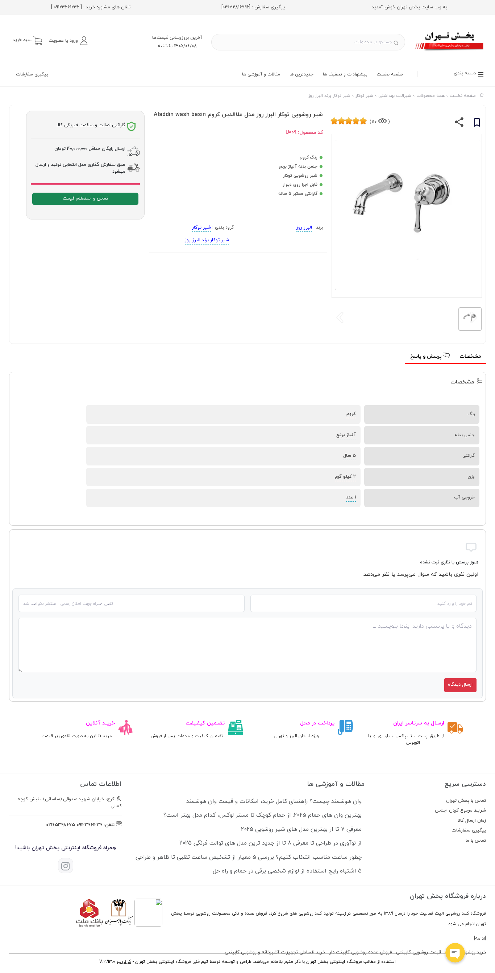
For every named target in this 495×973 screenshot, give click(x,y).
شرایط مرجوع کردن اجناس (460, 810)
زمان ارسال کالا (472, 820)
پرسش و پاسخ (426, 356)
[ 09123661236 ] (66, 7)
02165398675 (60, 825)
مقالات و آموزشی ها (261, 74)
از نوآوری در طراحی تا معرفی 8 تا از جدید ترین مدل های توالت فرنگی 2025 (270, 843)
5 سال (349, 455)
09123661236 (89, 825)
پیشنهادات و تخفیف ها (345, 74)
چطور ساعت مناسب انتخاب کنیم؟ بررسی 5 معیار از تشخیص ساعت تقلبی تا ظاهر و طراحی (249, 857)
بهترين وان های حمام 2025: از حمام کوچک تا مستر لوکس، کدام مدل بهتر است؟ (262, 815)
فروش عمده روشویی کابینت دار (360, 952)
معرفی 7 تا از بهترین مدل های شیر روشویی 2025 (301, 829)
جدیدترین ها (301, 74)
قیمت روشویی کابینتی (418, 952)
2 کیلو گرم (345, 476)
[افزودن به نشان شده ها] (477, 123)
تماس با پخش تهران (466, 800)
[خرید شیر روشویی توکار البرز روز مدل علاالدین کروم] (450, 52)
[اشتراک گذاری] (459, 123)
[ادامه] (480, 938)
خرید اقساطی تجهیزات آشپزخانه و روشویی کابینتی (275, 952)
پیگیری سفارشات (32, 74)
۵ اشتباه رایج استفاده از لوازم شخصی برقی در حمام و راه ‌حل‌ (287, 871)
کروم (351, 414)
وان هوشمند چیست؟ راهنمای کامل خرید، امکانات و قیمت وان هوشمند (274, 801)
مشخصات (470, 356)
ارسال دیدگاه (460, 684)
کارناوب (124, 961)
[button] (68, 41)
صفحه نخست (390, 74)
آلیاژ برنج (346, 435)
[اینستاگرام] (65, 865)
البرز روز (304, 227)
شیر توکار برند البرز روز (207, 240)
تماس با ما (476, 840)
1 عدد (351, 497)
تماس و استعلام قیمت (85, 198)
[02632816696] (235, 7)
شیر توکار (201, 227)
